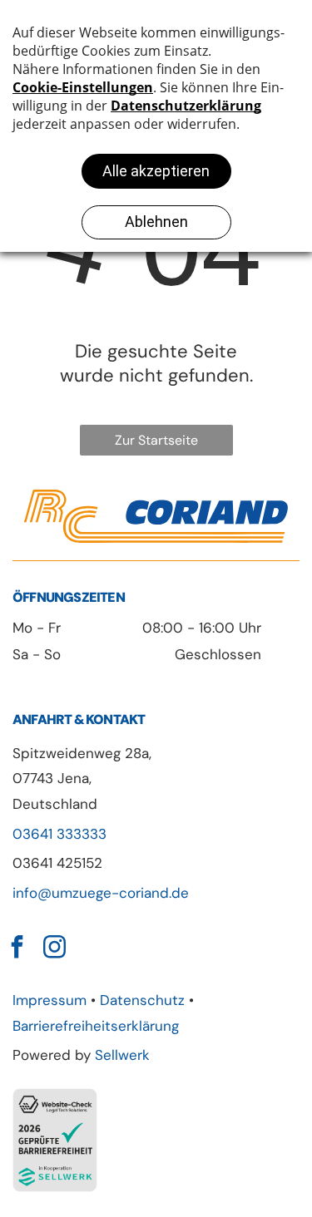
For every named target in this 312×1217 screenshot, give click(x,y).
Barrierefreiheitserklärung (95, 1026)
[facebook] (16, 949)
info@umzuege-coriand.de (100, 893)
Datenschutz (142, 1000)
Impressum (49, 1000)
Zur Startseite (156, 440)
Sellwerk (122, 1055)
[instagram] (54, 949)
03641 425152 (57, 863)
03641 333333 (59, 834)
